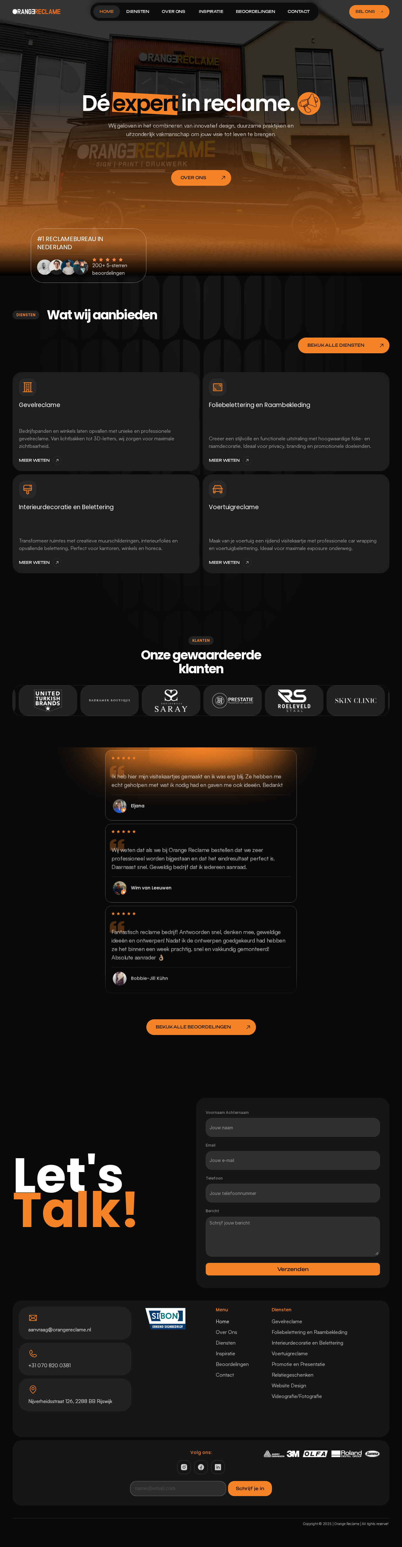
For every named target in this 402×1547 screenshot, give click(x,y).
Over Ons (226, 1332)
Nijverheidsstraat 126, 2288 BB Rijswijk (70, 1401)
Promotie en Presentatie (298, 1364)
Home (222, 1321)
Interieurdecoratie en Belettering (307, 1343)
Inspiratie (225, 1353)
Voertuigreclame (290, 1353)
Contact (225, 1375)
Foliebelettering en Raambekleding (309, 1332)
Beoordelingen (232, 1364)
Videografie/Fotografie (297, 1396)
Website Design (289, 1385)
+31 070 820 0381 (49, 1365)
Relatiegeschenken (292, 1375)
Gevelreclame (287, 1321)
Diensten (226, 1343)
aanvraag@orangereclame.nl (59, 1329)
